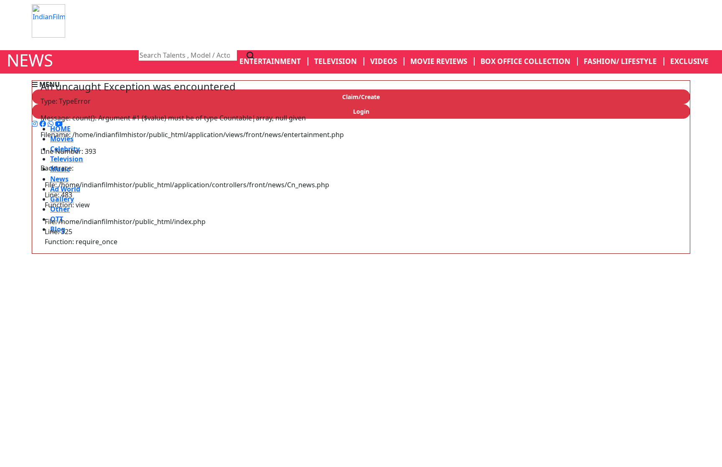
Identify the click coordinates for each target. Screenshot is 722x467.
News (59, 179)
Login (361, 111)
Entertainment (270, 61)
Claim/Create (361, 97)
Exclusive (689, 61)
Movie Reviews (438, 61)
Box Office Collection (525, 61)
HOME (60, 128)
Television (66, 158)
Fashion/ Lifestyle (620, 61)
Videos (383, 61)
